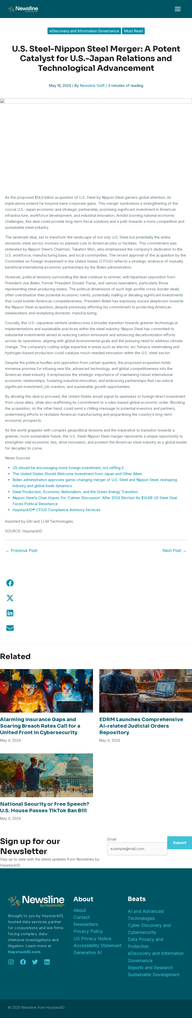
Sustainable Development (154, 974)
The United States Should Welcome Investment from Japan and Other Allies (77, 473)
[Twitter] (35, 962)
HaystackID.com (24, 951)
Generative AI (88, 952)
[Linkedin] (47, 962)
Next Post (174, 550)
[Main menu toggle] (178, 9)
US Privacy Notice (92, 938)
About (80, 910)
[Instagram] (11, 962)
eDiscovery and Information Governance (84, 31)
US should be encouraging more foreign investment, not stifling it (68, 467)
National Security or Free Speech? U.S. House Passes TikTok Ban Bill (44, 807)
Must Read (133, 31)
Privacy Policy (88, 931)
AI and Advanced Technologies (146, 915)
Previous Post (21, 550)
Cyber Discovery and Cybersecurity (149, 929)
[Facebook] (23, 962)
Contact (82, 917)
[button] (10, 583)
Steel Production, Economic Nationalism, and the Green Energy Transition (75, 491)
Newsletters (86, 924)
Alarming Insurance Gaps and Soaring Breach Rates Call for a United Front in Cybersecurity (40, 726)
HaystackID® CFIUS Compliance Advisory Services (56, 509)
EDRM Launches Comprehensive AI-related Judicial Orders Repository (141, 726)
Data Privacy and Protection (145, 943)
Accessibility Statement (98, 945)
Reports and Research (150, 967)
